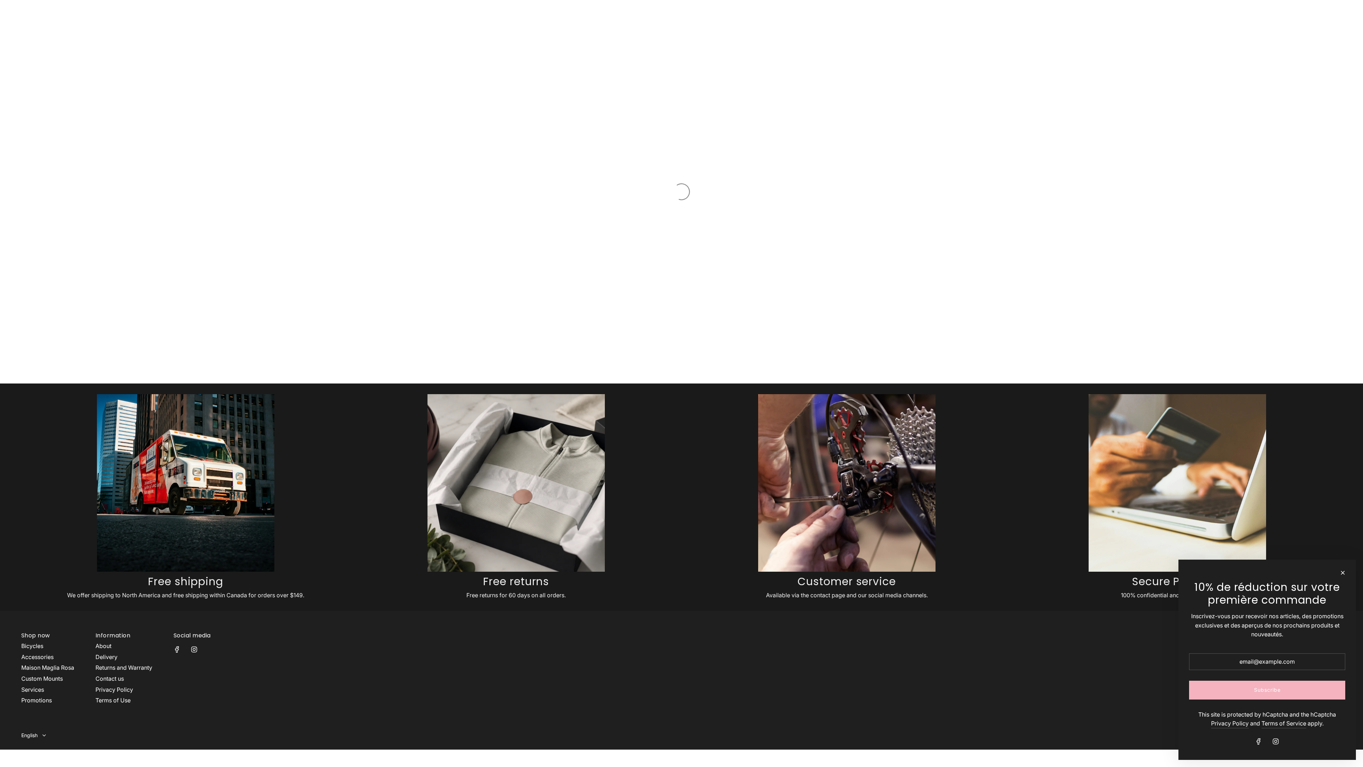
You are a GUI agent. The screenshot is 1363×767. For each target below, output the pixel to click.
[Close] (1343, 573)
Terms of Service (1283, 723)
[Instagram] (194, 649)
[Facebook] (177, 649)
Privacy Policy (1230, 723)
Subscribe (1267, 690)
